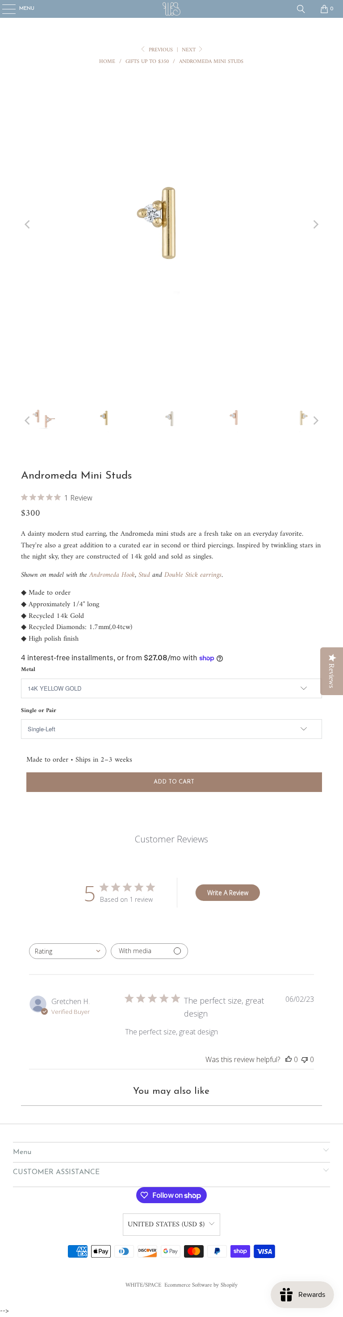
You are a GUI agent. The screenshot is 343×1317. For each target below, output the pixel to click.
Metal (28, 669)
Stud (144, 575)
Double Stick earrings (193, 575)
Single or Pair (38, 710)
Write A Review (227, 892)
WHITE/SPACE (143, 1285)
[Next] (315, 225)
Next (189, 50)
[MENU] (4, 9)
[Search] (301, 9)
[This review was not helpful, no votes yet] (304, 1059)
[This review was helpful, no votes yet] (288, 1059)
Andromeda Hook (112, 575)
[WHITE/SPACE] (171, 9)
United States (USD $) (166, 1224)
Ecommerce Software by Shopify (201, 1285)
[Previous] (28, 225)
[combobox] (67, 951)
